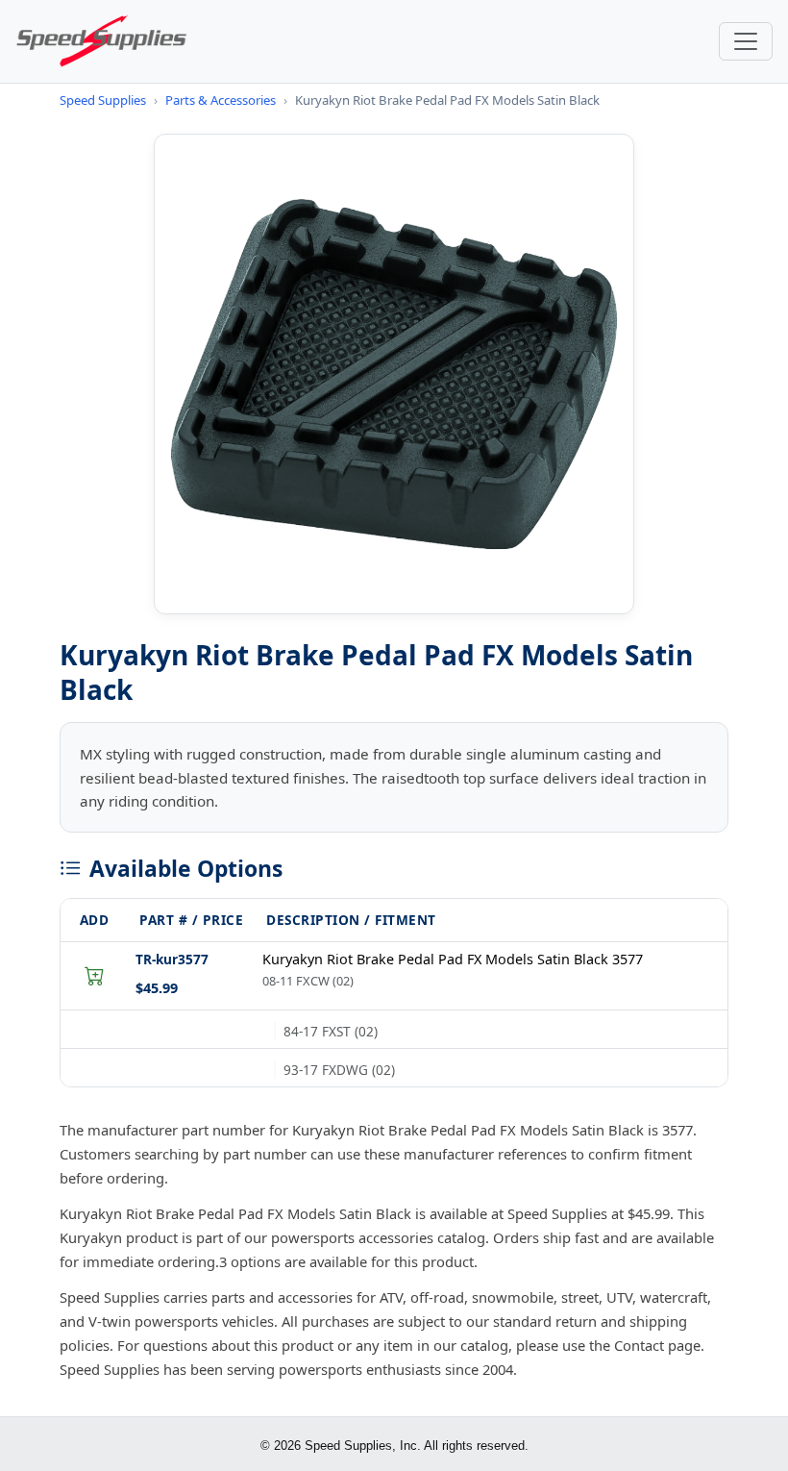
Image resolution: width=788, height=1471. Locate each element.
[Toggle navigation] (746, 41)
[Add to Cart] (94, 976)
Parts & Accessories (220, 100)
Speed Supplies (103, 100)
